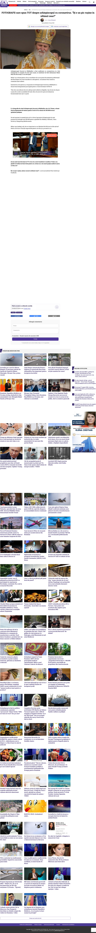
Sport (36, 3)
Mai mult (57, 3)
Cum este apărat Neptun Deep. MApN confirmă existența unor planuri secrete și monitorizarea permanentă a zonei (58, 509)
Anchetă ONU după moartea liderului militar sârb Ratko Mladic (57, 463)
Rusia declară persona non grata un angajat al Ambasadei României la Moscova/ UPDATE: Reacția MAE (59, 685)
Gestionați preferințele (49, 924)
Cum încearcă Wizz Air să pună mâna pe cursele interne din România (34, 532)
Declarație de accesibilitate (68, 924)
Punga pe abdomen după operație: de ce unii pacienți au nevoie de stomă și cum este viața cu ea (11, 439)
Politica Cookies (38, 924)
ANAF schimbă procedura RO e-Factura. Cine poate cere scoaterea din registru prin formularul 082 (58, 606)
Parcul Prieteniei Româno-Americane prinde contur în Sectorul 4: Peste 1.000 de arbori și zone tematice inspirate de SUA (11, 533)
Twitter (36, 316)
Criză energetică (32, 1)
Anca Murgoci (52, 20)
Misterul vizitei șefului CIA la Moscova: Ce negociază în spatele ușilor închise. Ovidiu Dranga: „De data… (41, 5)
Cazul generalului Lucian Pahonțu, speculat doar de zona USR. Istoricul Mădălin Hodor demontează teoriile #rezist (10, 509)
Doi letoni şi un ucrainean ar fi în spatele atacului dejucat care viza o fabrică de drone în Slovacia (35, 838)
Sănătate (78, 1)
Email (55, 316)
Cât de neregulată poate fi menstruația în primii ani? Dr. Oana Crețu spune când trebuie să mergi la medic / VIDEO (35, 463)
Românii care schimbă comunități (65, 1)
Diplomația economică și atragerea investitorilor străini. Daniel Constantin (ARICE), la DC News (35, 557)
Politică (19, 1)
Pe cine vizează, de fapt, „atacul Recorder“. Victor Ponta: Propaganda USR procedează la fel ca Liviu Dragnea (85, 381)
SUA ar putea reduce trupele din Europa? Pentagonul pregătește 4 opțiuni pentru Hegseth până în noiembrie (59, 740)
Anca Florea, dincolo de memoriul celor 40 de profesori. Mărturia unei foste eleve (58, 859)
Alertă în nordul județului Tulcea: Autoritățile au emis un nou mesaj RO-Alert (11, 838)
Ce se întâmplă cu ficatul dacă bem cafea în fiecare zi (10, 555)
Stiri (30, 9)
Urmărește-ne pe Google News (60, 26)
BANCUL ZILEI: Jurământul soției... (33, 815)
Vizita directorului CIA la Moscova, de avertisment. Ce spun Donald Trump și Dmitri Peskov (58, 765)
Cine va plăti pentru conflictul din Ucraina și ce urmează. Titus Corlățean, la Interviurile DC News (35, 860)
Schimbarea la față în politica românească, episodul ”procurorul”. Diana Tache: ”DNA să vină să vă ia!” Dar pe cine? (11, 710)
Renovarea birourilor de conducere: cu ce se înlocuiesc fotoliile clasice (34, 739)
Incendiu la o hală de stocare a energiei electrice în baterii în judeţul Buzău (58, 816)
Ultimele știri (11, 1)
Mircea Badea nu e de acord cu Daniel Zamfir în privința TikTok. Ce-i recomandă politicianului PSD (59, 533)
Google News (27, 308)
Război (24, 1)
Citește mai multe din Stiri (35, 918)
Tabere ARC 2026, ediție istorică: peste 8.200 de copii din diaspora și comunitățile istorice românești (35, 509)
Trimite (35, 339)
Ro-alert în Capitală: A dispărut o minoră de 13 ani (59, 837)
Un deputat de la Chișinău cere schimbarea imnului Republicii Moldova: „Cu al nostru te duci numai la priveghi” (34, 910)
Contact (58, 924)
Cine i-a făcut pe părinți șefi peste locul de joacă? (35, 579)
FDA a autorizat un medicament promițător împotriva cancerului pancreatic (11, 859)
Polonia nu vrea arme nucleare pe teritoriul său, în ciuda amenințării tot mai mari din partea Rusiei (35, 440)
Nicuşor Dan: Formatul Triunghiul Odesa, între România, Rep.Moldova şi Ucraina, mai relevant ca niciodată (35, 396)
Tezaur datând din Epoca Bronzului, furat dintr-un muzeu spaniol (35, 605)
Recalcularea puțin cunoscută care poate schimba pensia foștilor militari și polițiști (58, 710)
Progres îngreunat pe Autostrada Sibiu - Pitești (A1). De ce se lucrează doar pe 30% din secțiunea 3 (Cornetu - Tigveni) (11, 884)
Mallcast (49, 3)
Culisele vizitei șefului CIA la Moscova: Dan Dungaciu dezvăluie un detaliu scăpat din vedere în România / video (10, 910)
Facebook (18, 316)
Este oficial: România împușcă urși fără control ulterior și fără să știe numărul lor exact (58, 369)
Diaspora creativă (50, 1)
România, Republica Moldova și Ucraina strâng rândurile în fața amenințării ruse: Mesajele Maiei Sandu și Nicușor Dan (11, 396)
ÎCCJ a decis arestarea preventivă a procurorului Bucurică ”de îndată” (59, 631)
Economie (41, 1)
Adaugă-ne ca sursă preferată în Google (40, 26)
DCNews (4, 4)
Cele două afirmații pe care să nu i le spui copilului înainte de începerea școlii (35, 684)
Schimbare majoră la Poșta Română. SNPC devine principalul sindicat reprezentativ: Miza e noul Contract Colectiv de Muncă (33, 660)
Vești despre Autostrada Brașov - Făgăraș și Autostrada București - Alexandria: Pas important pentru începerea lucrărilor (35, 370)
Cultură (84, 1)
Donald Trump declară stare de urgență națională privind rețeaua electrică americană (10, 790)
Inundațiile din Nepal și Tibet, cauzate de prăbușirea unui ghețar (10, 816)
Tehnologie (43, 3)
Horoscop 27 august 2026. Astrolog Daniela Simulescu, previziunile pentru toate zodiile (85, 388)
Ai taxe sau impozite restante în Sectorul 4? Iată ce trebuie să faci (59, 555)
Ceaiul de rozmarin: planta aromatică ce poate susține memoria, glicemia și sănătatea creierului (10, 659)
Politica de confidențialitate (26, 924)
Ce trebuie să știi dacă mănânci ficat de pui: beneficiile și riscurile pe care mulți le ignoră (11, 764)
